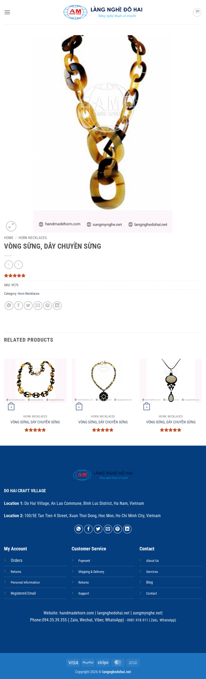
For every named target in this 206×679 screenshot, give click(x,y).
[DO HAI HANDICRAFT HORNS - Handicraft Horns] (103, 12)
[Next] (202, 397)
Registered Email (23, 593)
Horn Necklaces (33, 238)
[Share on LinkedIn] (57, 305)
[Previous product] (18, 264)
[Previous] (4, 397)
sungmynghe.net (146, 612)
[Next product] (9, 264)
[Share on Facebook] (18, 305)
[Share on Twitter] (28, 305)
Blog (149, 582)
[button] (7, 12)
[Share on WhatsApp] (9, 305)
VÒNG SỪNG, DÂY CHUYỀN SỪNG (35, 422)
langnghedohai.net (113, 612)
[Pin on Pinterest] (47, 305)
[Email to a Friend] (38, 305)
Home (8, 238)
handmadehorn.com (76, 612)
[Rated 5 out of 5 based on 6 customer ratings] (103, 275)
